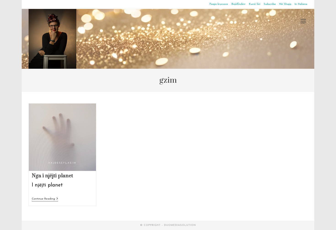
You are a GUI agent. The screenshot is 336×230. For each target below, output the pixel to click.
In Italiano (301, 4)
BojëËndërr (238, 4)
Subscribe (270, 4)
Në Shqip (285, 4)
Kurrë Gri (254, 4)
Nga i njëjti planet (52, 176)
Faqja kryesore (219, 4)
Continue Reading (45, 199)
